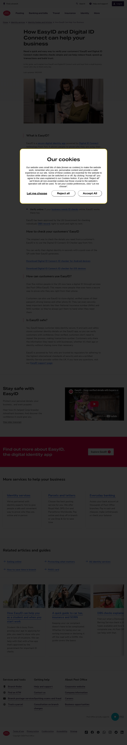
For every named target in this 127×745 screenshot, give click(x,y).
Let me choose (37, 193)
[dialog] (63, 176)
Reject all (63, 193)
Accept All (90, 193)
